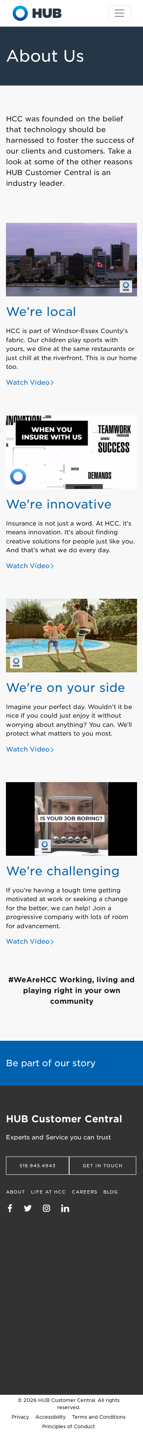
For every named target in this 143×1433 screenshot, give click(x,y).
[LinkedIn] (69, 1208)
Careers (84, 1192)
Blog (110, 1192)
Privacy (20, 1417)
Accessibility (50, 1417)
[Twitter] (32, 1208)
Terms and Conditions (99, 1417)
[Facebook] (14, 1208)
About (15, 1192)
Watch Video (28, 382)
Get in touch (103, 1165)
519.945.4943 (37, 1165)
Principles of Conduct (68, 1426)
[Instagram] (50, 1208)
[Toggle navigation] (119, 13)
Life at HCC (48, 1192)
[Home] (37, 13)
